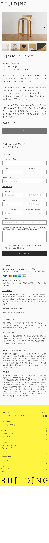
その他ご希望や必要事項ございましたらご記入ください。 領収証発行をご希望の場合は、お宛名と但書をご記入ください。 (24, 228)
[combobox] (24, 181)
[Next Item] (44, 27)
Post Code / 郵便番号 (9, 209)
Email (4, 200)
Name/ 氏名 (6, 191)
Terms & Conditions (9, 469)
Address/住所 (7, 218)
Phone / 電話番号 (32, 200)
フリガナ (29, 191)
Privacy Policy (6, 471)
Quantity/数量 (31, 168)
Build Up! (5, 460)
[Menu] (46, 3)
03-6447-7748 (7, 434)
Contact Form (6, 436)
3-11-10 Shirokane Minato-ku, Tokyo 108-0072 (9, 448)
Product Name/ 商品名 (10, 159)
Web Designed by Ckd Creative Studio (46, 461)
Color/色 (5, 168)
